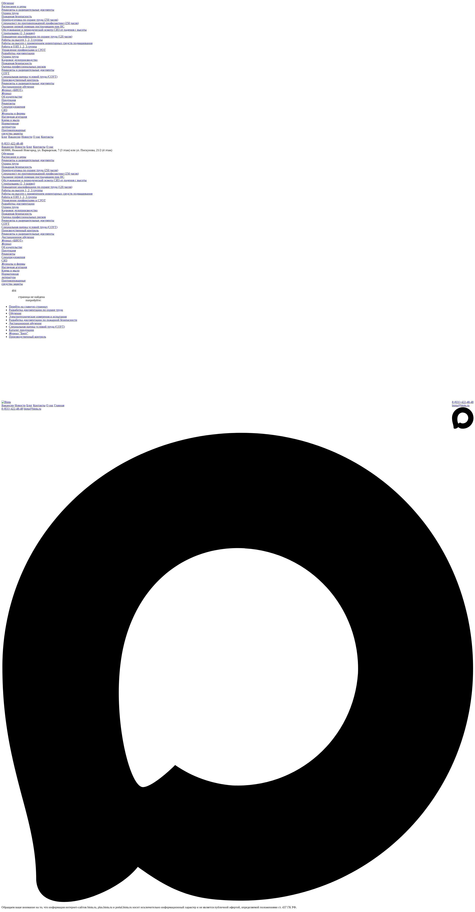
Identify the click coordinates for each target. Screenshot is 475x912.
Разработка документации (18, 53)
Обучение (7, 3)
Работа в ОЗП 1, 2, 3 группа (19, 46)
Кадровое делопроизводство (19, 59)
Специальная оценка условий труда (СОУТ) (29, 76)
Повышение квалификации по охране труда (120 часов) (36, 36)
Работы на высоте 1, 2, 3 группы (22, 39)
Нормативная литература (10, 125)
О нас (36, 136)
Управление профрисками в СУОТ (23, 49)
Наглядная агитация (14, 116)
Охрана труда (10, 13)
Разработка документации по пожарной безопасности (43, 320)
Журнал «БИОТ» (12, 90)
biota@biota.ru (460, 405)
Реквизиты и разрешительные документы (27, 9)
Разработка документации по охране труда (36, 309)
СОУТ (5, 73)
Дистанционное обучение (17, 86)
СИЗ (4, 110)
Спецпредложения (13, 106)
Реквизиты (8, 103)
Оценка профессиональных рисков (23, 66)
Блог (4, 136)
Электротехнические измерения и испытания (38, 316)
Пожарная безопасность (16, 16)
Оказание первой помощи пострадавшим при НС (32, 26)
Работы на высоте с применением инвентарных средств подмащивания (46, 43)
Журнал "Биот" (18, 333)
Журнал (6, 93)
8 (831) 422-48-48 (12, 143)
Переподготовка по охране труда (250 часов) (29, 19)
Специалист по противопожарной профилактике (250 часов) (40, 23)
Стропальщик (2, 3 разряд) (18, 33)
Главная (59, 405)
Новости (26, 136)
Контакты (47, 136)
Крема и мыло (10, 120)
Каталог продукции (21, 330)
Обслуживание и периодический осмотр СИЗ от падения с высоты (44, 29)
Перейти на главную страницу (28, 306)
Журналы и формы (13, 113)
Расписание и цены (13, 6)
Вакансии (14, 136)
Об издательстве (11, 96)
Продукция (8, 100)
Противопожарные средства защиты (13, 132)
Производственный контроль (20, 80)
